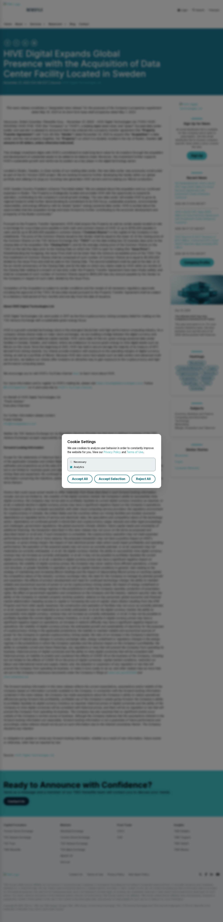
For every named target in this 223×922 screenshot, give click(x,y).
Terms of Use (135, 452)
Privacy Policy (112, 452)
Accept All (80, 479)
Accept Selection (112, 479)
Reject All (143, 479)
